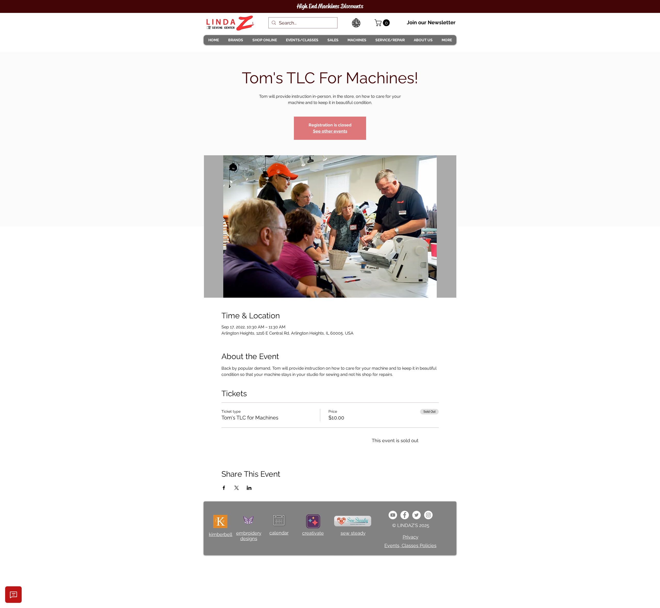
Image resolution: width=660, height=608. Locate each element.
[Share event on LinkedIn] (249, 488)
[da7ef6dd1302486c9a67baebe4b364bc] (428, 515)
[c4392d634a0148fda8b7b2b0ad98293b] (416, 515)
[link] (383, 22)
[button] (235, 40)
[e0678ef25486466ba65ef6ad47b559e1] (404, 515)
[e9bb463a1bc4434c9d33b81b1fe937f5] (393, 515)
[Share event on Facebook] (223, 488)
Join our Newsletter (431, 22)
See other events (330, 131)
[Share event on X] (236, 488)
